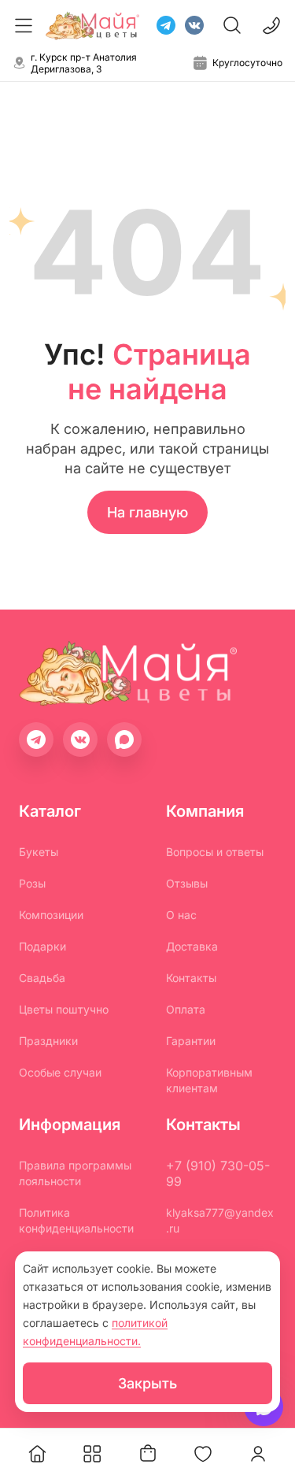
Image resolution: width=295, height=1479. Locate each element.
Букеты (38, 851)
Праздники (48, 1040)
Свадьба (42, 977)
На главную (147, 512)
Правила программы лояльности (75, 1173)
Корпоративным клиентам (209, 1080)
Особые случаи (60, 1072)
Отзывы (187, 883)
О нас (181, 914)
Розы (32, 883)
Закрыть (147, 1383)
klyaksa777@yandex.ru (220, 1220)
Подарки (42, 946)
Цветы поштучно (64, 1009)
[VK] (194, 25)
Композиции (51, 914)
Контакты (191, 977)
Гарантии (191, 1040)
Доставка (192, 946)
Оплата (185, 1009)
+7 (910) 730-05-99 (218, 1173)
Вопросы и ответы (215, 851)
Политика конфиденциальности (76, 1220)
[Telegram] (166, 25)
